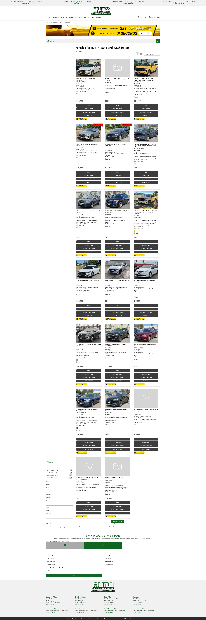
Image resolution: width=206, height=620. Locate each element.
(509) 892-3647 (50, 612)
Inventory (69, 17)
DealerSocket (99, 618)
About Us (87, 17)
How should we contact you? (55, 568)
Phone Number (108, 561)
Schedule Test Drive (89, 112)
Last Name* (107, 555)
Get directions (50, 604)
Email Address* (51, 561)
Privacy (134, 618)
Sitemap (138, 618)
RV (75, 17)
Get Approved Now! (58, 17)
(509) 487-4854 (79, 612)
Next (74, 575)
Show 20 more (117, 521)
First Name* (50, 555)
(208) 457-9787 (108, 612)
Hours (66, 610)
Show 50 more (117, 524)
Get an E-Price (88, 109)
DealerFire (91, 618)
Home (49, 17)
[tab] (65, 545)
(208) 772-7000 (137, 612)
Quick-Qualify (96, 17)
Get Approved (88, 115)
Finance (80, 17)
